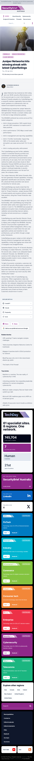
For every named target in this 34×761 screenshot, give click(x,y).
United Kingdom (19, 694)
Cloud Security (16, 16)
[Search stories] (30, 706)
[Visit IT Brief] (11, 612)
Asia (5, 690)
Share (6, 324)
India (18, 690)
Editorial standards (9, 726)
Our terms (7, 741)
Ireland (25, 690)
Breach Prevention (18, 54)
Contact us (7, 718)
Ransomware (27, 19)
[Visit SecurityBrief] (11, 636)
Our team (6, 738)
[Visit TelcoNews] (11, 661)
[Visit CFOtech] (11, 516)
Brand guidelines (8, 714)
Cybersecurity (26, 16)
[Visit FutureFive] (11, 589)
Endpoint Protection (9, 19)
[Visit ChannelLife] (11, 540)
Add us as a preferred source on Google (16, 328)
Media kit (14, 532)
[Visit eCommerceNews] (11, 564)
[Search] (24, 23)
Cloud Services (8, 57)
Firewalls (19, 19)
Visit (5, 532)
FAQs (5, 730)
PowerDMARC (26, 758)
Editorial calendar (9, 722)
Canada (12, 690)
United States (8, 698)
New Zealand (8, 694)
